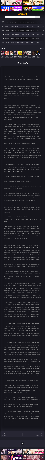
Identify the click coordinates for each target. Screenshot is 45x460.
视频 (3, 26)
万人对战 (17, 22)
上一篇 (4, 434)
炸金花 (32, 22)
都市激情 (7, 38)
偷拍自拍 (12, 30)
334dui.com (22, 14)
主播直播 (37, 26)
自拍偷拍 (12, 26)
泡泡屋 (32, 42)
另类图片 (42, 34)
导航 (3, 43)
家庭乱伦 (12, 38)
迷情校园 (27, 38)
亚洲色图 (12, 34)
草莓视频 (17, 42)
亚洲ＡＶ (7, 26)
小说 (3, 38)
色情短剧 (37, 42)
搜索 (38, 17)
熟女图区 (37, 34)
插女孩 (7, 42)
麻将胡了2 (27, 22)
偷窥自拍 (7, 34)
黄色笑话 (37, 38)
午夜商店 (12, 42)
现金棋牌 (37, 22)
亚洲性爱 (7, 30)
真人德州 (12, 22)
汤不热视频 (22, 42)
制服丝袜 (27, 30)
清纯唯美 (32, 34)
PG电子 (7, 22)
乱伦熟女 (37, 30)
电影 (3, 30)
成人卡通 (17, 30)
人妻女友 (17, 38)
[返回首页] (42, 457)
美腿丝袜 (27, 34)
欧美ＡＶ (17, 26)
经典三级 (32, 30)
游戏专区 (22, 22)
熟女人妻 (27, 26)
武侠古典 (22, 38)
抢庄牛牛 (42, 22)
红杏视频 (27, 42)
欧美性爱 (22, 30)
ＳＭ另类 (42, 26)
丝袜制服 (32, 26)
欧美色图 (17, 34)
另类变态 (42, 30)
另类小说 (32, 38)
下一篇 (39, 434)
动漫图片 (22, 34)
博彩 (3, 22)
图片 (3, 34)
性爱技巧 (42, 38)
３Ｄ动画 (22, 26)
